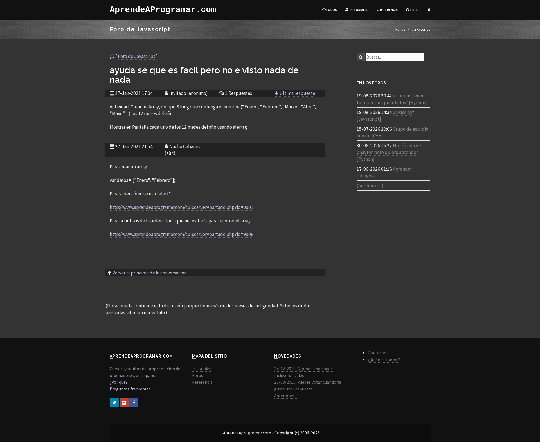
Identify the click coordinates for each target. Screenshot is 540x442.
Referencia (388, 10)
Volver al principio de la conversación (149, 273)
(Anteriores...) (370, 185)
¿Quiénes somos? (384, 359)
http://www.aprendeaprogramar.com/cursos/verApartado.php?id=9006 (181, 234)
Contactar (377, 353)
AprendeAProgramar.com (163, 10)
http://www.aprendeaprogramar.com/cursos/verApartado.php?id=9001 (181, 207)
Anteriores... (285, 395)
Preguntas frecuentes (130, 389)
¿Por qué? (118, 382)
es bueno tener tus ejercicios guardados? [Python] (392, 99)
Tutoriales (358, 10)
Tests (414, 10)
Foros (331, 10)
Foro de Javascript (136, 56)
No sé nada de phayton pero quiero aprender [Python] (389, 152)
